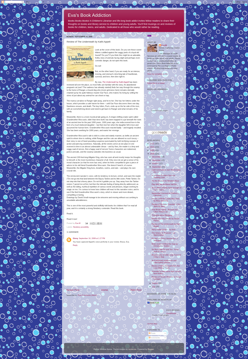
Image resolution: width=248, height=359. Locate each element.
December (156, 157)
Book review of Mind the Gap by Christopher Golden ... (165, 245)
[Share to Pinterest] (101, 223)
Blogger (151, 349)
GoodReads (171, 313)
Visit (152, 323)
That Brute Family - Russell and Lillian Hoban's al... (164, 211)
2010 (152, 147)
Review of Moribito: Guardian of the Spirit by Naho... (166, 205)
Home (104, 290)
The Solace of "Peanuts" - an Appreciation (163, 234)
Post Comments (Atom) (87, 295)
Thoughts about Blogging (162, 215)
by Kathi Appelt (115, 82)
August (155, 283)
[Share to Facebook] (98, 223)
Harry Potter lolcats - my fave (163, 230)
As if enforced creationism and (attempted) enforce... (164, 261)
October (155, 164)
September (157, 167)
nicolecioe (132, 349)
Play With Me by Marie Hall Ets (164, 184)
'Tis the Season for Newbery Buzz (165, 181)
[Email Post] (86, 223)
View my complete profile (157, 74)
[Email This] (91, 223)
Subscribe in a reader (156, 83)
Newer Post (73, 290)
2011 (152, 144)
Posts (152, 333)
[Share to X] (96, 223)
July (154, 287)
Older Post (135, 290)
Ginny (75, 238)
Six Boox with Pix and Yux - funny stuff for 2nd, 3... (165, 251)
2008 (152, 154)
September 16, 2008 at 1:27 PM (92, 238)
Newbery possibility (81, 227)
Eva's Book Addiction (89, 15)
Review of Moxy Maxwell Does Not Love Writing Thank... (166, 267)
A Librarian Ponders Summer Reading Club (163, 176)
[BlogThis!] (93, 223)
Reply (75, 245)
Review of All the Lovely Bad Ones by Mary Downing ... (166, 200)
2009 (152, 150)
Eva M (164, 45)
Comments (155, 338)
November (156, 160)
